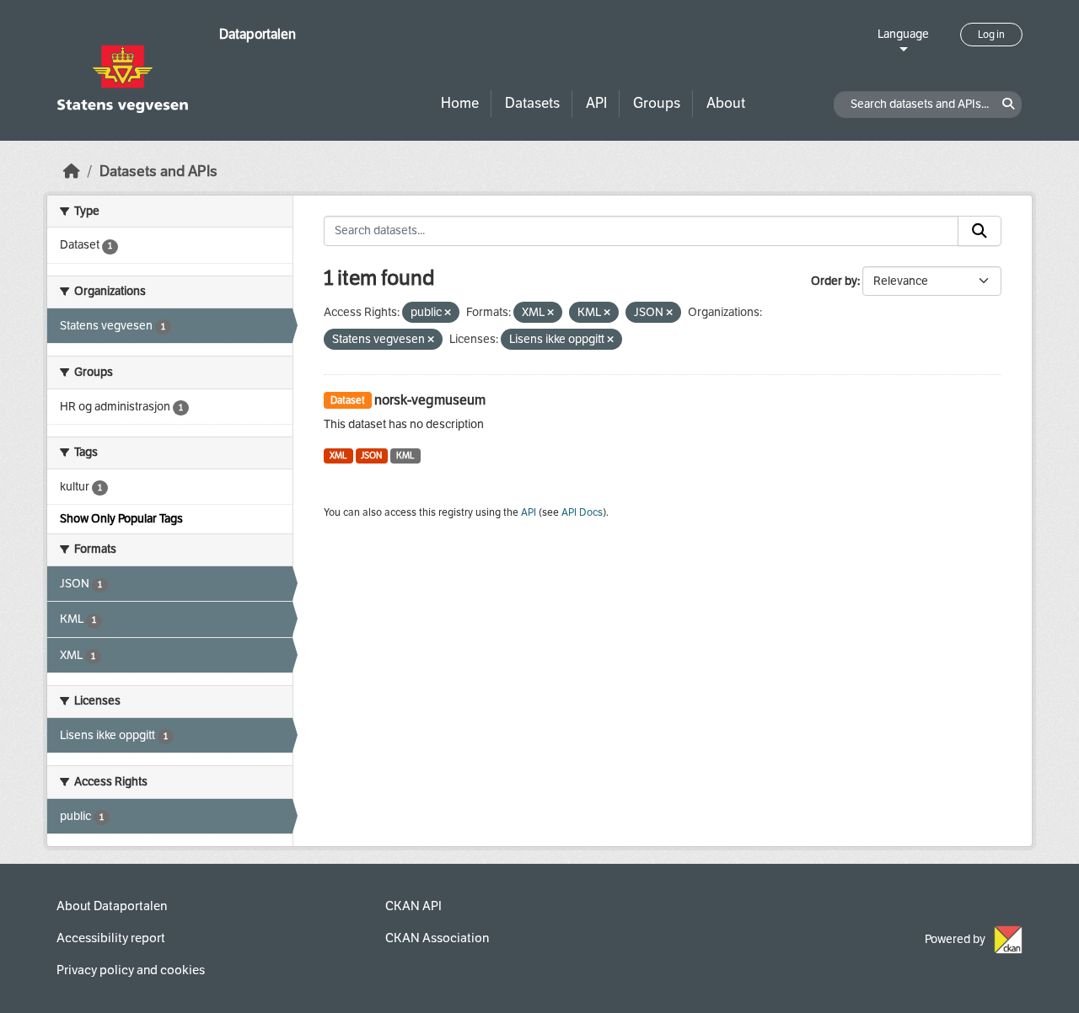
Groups (656, 103)
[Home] (71, 171)
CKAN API (413, 906)
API (596, 103)
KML (405, 455)
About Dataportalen (111, 906)
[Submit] (979, 231)
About (725, 103)
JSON (371, 455)
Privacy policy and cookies (130, 970)
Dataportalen (257, 34)
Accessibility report (110, 938)
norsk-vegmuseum (430, 400)
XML (338, 455)
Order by (834, 281)
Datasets (532, 103)
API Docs (582, 512)
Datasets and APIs (158, 171)
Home (460, 103)
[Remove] (447, 313)
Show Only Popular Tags (121, 519)
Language (903, 34)
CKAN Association (437, 938)
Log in (991, 34)
